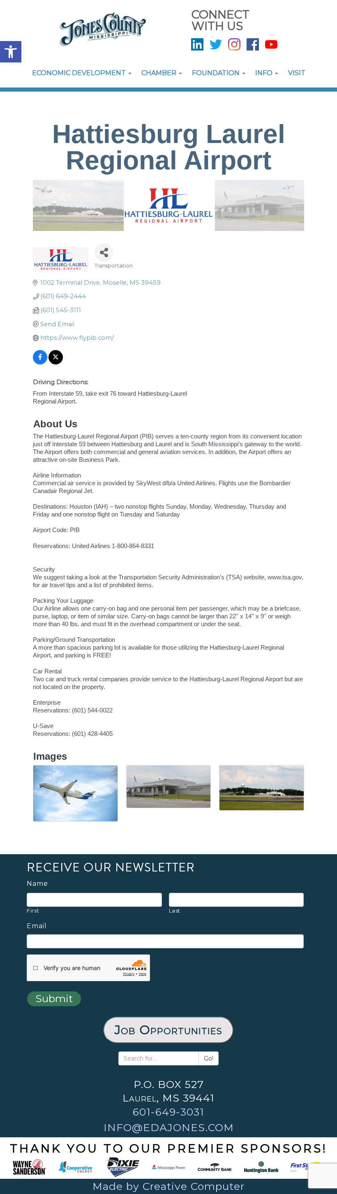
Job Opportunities (168, 1029)
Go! (208, 1058)
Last (175, 910)
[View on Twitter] (55, 362)
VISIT (296, 73)
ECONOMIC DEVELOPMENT (79, 73)
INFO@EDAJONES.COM (169, 1127)
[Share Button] (104, 252)
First (33, 910)
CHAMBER (159, 73)
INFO (264, 73)
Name (37, 884)
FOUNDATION (216, 73)
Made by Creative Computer (168, 1186)
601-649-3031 (168, 1112)
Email (37, 926)
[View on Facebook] (40, 362)
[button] (10, 51)
